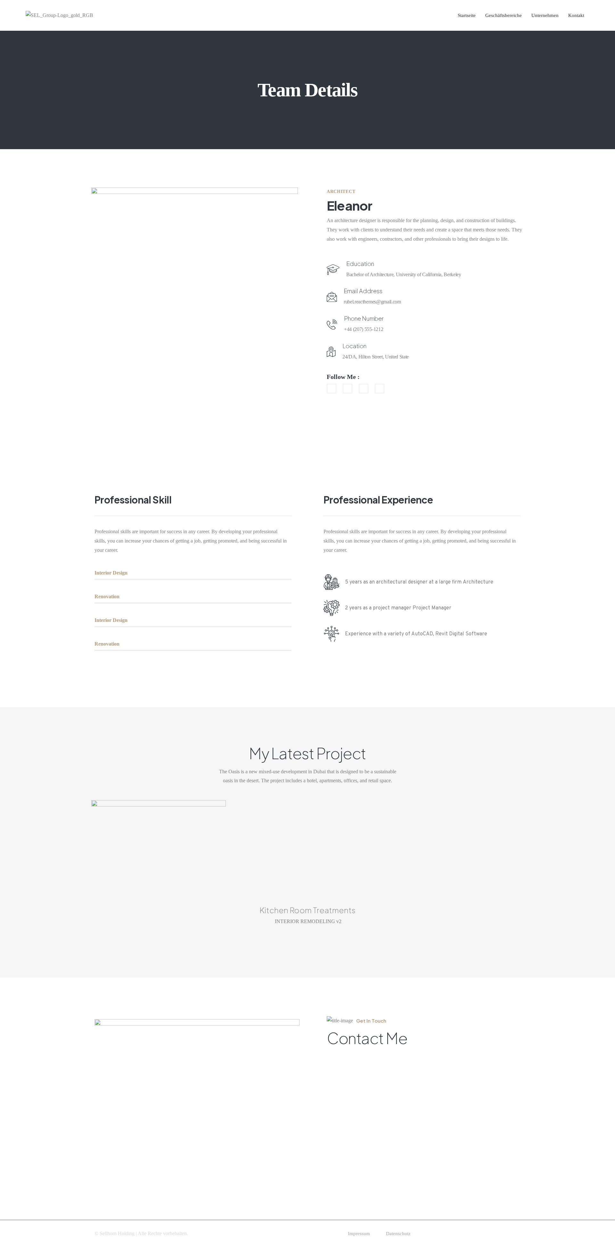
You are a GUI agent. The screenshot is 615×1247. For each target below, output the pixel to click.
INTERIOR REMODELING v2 (308, 921)
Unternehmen (545, 15)
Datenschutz (398, 1233)
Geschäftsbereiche (503, 15)
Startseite (467, 15)
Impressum (359, 1233)
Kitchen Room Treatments (307, 910)
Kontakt (576, 15)
